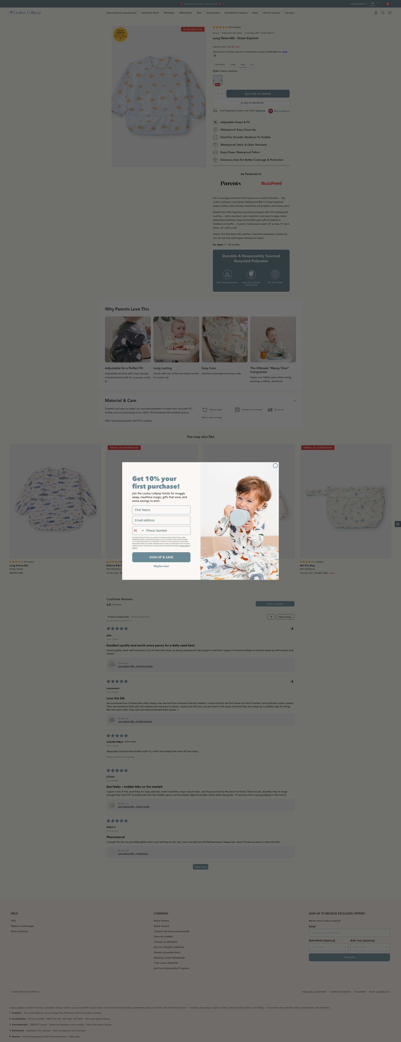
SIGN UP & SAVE (161, 557)
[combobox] (138, 530)
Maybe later (161, 566)
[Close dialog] (275, 465)
